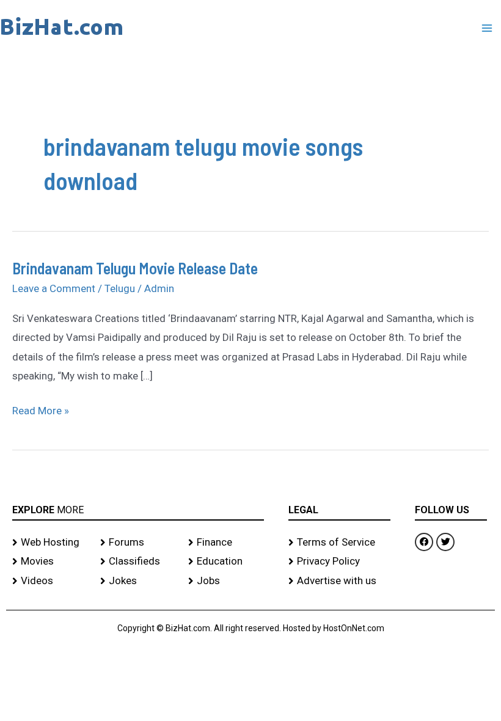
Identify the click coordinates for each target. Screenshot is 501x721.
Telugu (119, 288)
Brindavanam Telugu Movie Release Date (135, 267)
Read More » (40, 409)
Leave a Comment (53, 288)
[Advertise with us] (339, 581)
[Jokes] (138, 581)
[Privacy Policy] (339, 561)
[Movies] (50, 561)
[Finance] (226, 542)
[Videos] (50, 581)
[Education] (226, 561)
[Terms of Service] (339, 542)
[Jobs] (226, 581)
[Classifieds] (138, 561)
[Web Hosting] (50, 542)
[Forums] (138, 542)
